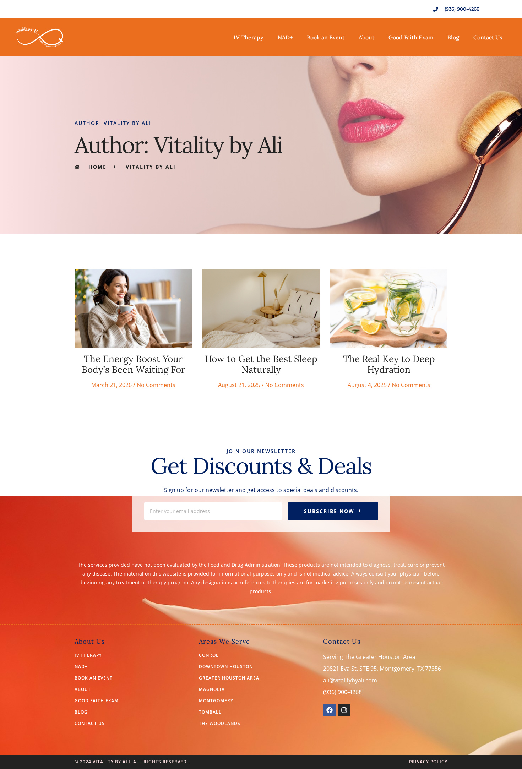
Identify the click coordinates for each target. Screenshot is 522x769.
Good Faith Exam (410, 37)
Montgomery (216, 701)
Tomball (210, 712)
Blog (453, 37)
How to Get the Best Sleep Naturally (261, 364)
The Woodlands (219, 723)
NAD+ (285, 37)
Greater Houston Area (229, 678)
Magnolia (212, 689)
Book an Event (325, 37)
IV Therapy (248, 37)
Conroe (209, 655)
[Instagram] (344, 710)
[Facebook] (329, 710)
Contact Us (487, 37)
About (366, 37)
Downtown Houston (226, 667)
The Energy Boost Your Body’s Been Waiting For (133, 364)
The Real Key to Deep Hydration (389, 364)
